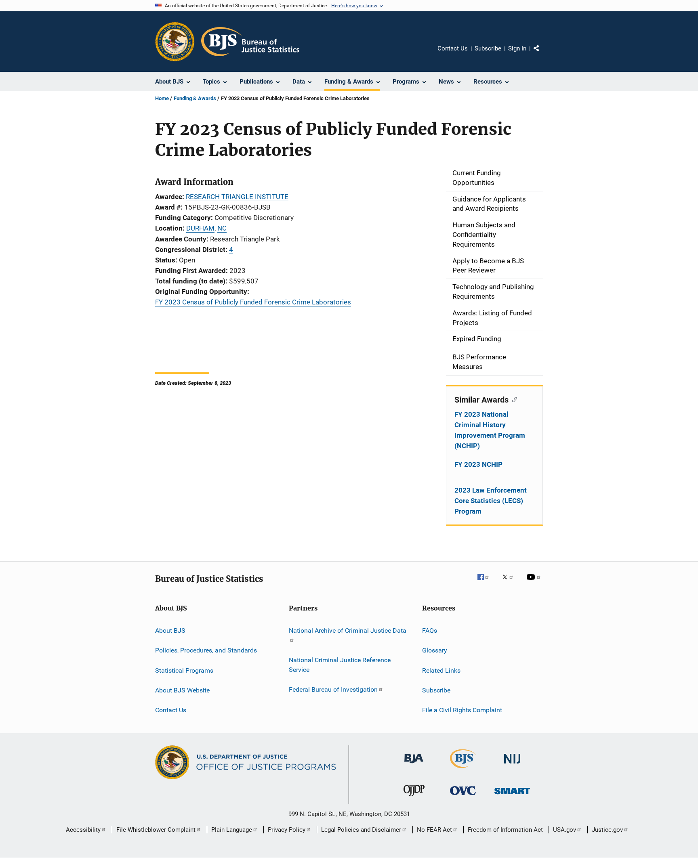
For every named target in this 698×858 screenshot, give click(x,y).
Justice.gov (607, 829)
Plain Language (231, 829)
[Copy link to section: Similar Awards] (513, 399)
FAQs (429, 630)
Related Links (441, 670)
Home (162, 98)
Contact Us (452, 48)
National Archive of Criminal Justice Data (347, 630)
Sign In (517, 48)
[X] (510, 583)
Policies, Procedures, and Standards (206, 650)
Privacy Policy (286, 829)
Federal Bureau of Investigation (333, 689)
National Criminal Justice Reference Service (340, 664)
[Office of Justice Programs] (175, 41)
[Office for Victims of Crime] (463, 796)
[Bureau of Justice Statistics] (463, 769)
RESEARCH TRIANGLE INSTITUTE (237, 197)
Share (543, 54)
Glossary (434, 650)
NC (222, 228)
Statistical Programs (184, 670)
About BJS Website (182, 690)
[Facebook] (486, 583)
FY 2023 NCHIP (478, 464)
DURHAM (200, 228)
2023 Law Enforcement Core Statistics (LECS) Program (490, 500)
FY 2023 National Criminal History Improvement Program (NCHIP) (489, 430)
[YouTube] (535, 583)
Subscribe (488, 48)
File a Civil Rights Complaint (462, 710)
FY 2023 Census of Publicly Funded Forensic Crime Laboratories (253, 302)
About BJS (170, 630)
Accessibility (83, 829)
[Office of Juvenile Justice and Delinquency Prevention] (414, 797)
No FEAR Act (434, 829)
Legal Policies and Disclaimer (361, 829)
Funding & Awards (195, 98)
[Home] (250, 41)
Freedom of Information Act (505, 829)
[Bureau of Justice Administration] (413, 765)
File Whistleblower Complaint (156, 829)
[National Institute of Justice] (512, 765)
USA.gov (564, 829)
